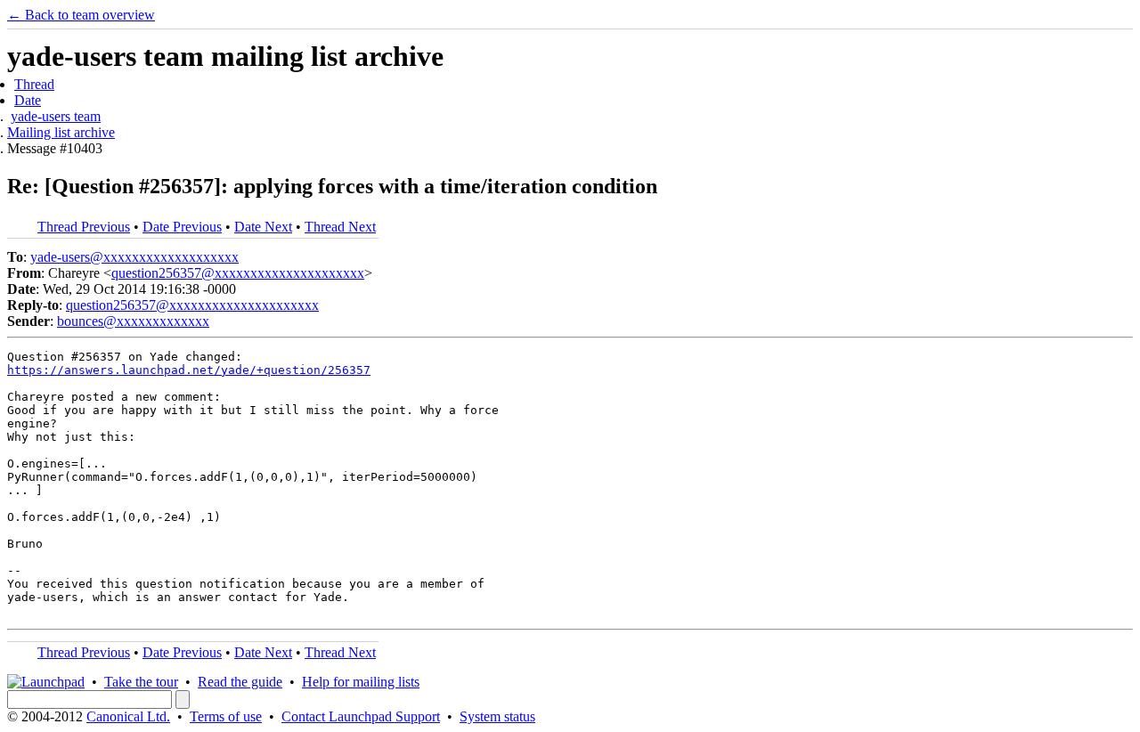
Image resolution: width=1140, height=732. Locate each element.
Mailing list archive (61, 132)
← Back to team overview (81, 14)
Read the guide (240, 681)
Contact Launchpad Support (360, 716)
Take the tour (141, 681)
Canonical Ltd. (128, 716)
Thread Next (340, 226)
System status (497, 716)
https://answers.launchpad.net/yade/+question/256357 (188, 370)
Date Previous (182, 226)
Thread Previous (83, 226)
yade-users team (56, 116)
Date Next (263, 226)
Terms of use (226, 716)
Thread (34, 84)
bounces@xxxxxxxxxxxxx (133, 321)
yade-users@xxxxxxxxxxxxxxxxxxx (134, 256)
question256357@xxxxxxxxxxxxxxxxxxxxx (237, 273)
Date (27, 100)
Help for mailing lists (360, 681)
